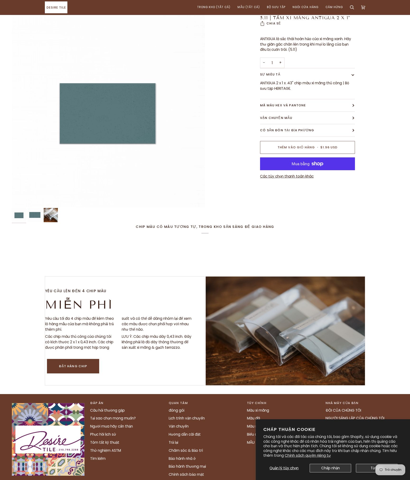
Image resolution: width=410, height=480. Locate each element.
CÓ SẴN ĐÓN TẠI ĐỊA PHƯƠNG (287, 130)
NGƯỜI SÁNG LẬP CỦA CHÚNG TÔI (355, 418)
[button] (214, 7)
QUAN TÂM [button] (178, 403)
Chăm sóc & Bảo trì (186, 450)
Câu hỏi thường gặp (107, 410)
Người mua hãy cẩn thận (111, 426)
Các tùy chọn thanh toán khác (287, 176)
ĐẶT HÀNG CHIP (73, 366)
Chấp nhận (330, 468)
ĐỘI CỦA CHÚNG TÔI (343, 410)
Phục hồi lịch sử (103, 434)
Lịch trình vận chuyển (187, 418)
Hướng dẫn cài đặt (185, 434)
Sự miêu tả (270, 74)
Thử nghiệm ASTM (105, 450)
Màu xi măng (258, 410)
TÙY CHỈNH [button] (256, 403)
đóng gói (176, 410)
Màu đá (253, 418)
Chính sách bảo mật (186, 474)
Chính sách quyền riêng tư (308, 455)
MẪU (251, 442)
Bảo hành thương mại (187, 466)
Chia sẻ (273, 23)
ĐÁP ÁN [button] (96, 403)
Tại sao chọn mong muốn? (113, 418)
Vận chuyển (179, 426)
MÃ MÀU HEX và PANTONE (283, 105)
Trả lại (173, 442)
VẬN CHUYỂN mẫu (276, 118)
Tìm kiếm (98, 458)
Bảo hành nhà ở (182, 458)
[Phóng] (108, 111)
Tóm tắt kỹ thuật (104, 442)
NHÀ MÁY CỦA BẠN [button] (342, 403)
